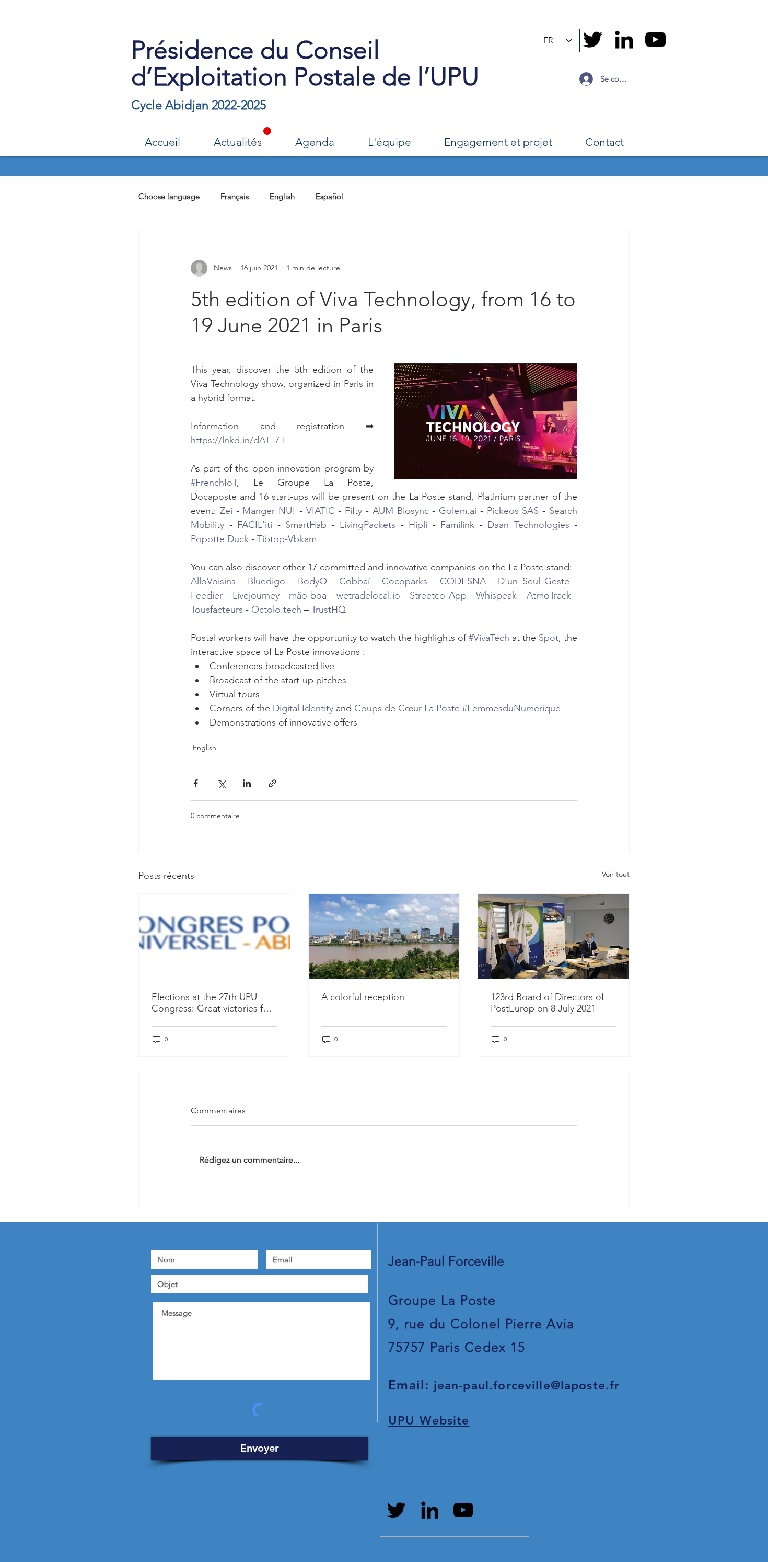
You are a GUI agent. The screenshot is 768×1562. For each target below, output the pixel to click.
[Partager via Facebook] (196, 783)
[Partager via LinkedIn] (247, 783)
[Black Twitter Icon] (593, 39)
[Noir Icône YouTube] (655, 39)
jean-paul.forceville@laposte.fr (527, 1385)
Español (329, 196)
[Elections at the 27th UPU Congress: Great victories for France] (214, 936)
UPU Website (429, 1420)
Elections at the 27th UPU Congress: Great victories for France (212, 1002)
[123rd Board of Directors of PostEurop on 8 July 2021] (553, 936)
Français (234, 196)
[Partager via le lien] (272, 783)
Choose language (169, 196)
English (282, 196)
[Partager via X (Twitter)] (221, 783)
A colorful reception (362, 997)
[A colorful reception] (384, 936)
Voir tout (616, 874)
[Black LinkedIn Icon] (624, 39)
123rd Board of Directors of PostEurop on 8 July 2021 (547, 1002)
